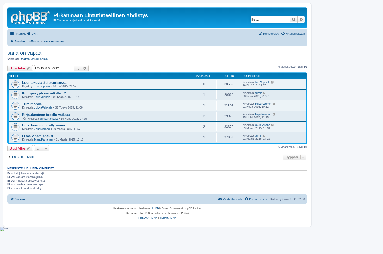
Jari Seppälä (42, 86)
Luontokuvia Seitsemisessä (44, 83)
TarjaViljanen (42, 96)
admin (44, 58)
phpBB (155, 208)
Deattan (25, 58)
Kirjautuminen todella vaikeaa (46, 115)
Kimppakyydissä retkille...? (44, 93)
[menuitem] (32, 33)
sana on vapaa (24, 53)
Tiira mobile (32, 104)
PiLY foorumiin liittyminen (43, 125)
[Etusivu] (31, 17)
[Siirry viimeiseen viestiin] (272, 82)
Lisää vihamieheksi (37, 136)
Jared (35, 58)
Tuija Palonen (263, 103)
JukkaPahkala (43, 107)
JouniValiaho (42, 128)
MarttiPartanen (43, 139)
